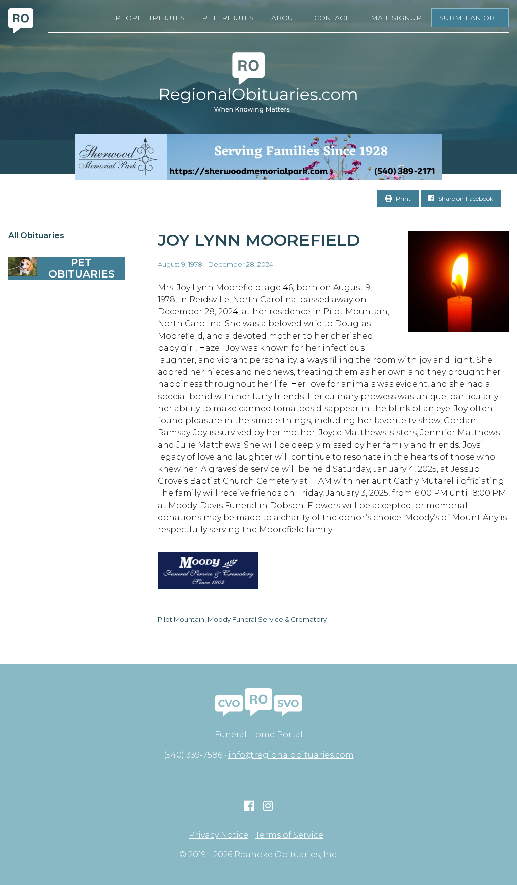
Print (402, 198)
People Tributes (150, 17)
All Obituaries (36, 235)
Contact (331, 17)
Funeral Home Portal (259, 734)
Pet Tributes (228, 17)
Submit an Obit (470, 17)
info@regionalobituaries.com (291, 755)
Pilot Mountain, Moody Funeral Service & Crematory (242, 619)
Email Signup (394, 17)
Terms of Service (289, 835)
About (284, 17)
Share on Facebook (465, 198)
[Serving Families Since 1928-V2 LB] (258, 157)
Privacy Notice (218, 835)
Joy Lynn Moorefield (259, 240)
